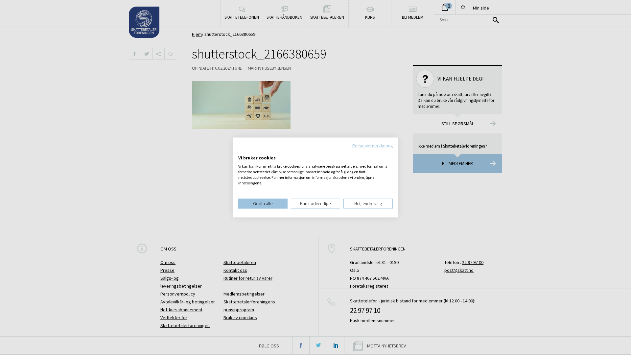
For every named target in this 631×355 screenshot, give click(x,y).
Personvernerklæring (372, 146)
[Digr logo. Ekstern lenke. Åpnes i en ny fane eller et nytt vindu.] (242, 151)
